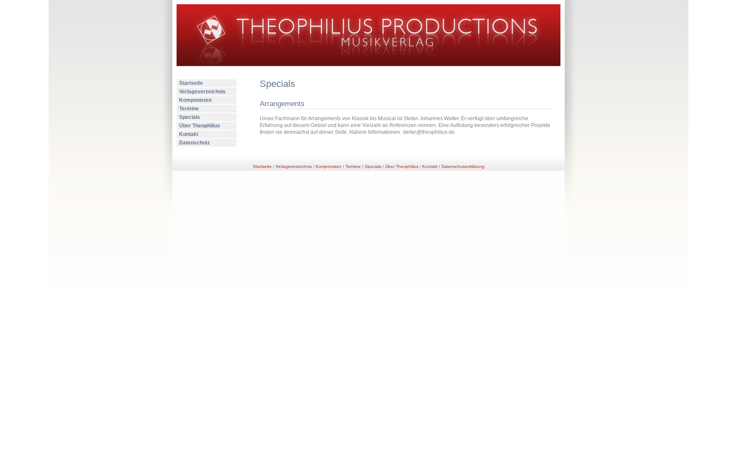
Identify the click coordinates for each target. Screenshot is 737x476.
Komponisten (195, 100)
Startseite (191, 83)
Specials (189, 117)
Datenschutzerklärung (463, 166)
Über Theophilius (199, 126)
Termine (189, 109)
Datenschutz (194, 143)
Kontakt (188, 134)
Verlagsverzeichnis (202, 92)
